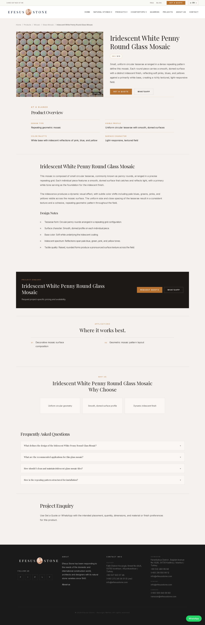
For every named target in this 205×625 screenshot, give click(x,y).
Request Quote (149, 290)
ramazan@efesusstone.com (163, 596)
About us (66, 584)
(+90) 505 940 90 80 (161, 593)
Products (121, 12)
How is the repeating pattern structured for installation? (102, 480)
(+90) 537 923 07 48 (15, 3)
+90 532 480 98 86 (160, 569)
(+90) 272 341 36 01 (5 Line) (119, 578)
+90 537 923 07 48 (115, 575)
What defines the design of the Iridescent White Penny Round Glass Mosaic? (102, 445)
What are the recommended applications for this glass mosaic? (102, 457)
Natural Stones (103, 12)
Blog (159, 3)
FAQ (152, 3)
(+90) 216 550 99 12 (160, 572)
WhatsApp (144, 92)
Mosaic (37, 25)
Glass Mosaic (48, 25)
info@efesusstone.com (117, 582)
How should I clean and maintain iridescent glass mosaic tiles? (102, 468)
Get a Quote (176, 3)
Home (87, 12)
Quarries (155, 12)
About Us (181, 12)
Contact (193, 12)
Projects (168, 12)
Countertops (139, 12)
